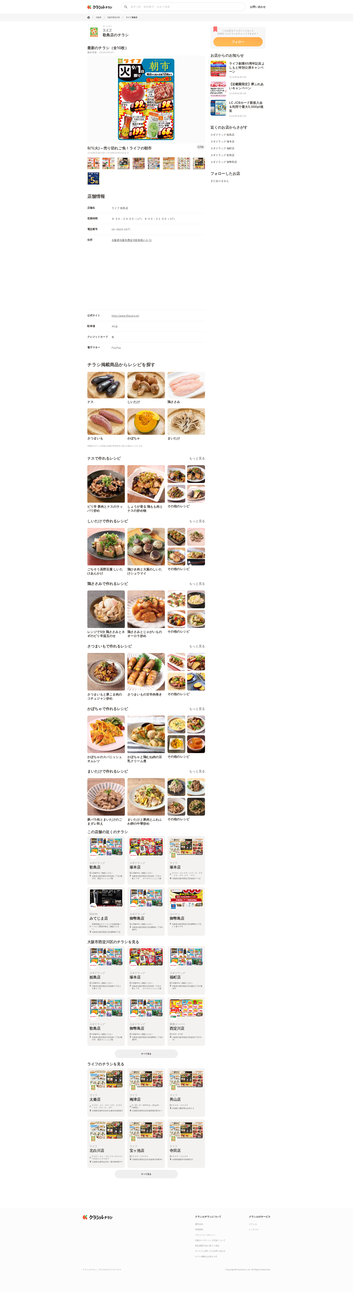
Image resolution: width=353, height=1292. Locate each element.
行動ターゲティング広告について (210, 1240)
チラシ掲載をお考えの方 (206, 1256)
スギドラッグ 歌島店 (222, 155)
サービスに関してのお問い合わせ (210, 1251)
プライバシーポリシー (205, 1235)
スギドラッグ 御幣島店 (224, 161)
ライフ (107, 30)
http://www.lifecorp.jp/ (125, 315)
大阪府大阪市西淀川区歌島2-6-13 (132, 240)
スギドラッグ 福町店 (222, 148)
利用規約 (199, 1229)
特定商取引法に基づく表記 (207, 1245)
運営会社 (199, 1224)
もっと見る (197, 458)
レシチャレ (254, 1229)
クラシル (253, 1224)
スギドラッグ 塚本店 (222, 141)
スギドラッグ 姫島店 (222, 134)
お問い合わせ (258, 6)
